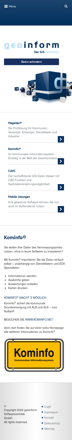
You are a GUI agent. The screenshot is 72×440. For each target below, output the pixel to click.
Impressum (51, 412)
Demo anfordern (31, 62)
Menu (12, 6)
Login (47, 406)
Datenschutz (52, 423)
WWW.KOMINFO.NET (39, 319)
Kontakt (49, 417)
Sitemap (49, 429)
